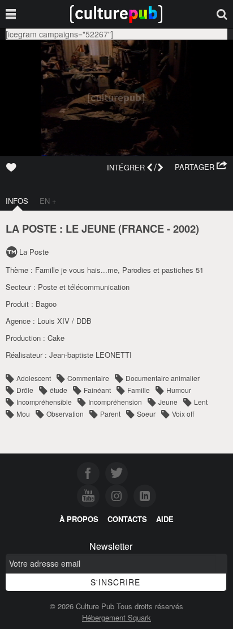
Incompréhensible (44, 402)
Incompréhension (115, 402)
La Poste (34, 251)
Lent (201, 402)
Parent (110, 413)
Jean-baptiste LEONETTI (90, 354)
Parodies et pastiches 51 (163, 269)
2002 (184, 228)
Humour (178, 390)
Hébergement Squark (116, 617)
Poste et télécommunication (84, 286)
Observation (65, 413)
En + (48, 200)
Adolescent (33, 378)
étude (58, 390)
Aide (165, 519)
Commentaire (88, 378)
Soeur (146, 413)
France (143, 228)
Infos (17, 200)
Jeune (168, 402)
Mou (23, 413)
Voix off (183, 413)
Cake (56, 337)
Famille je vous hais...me (76, 269)
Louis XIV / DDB (64, 320)
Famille (138, 390)
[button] (201, 167)
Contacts (127, 519)
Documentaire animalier (163, 378)
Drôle (24, 390)
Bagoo (46, 303)
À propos (78, 519)
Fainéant (97, 390)
